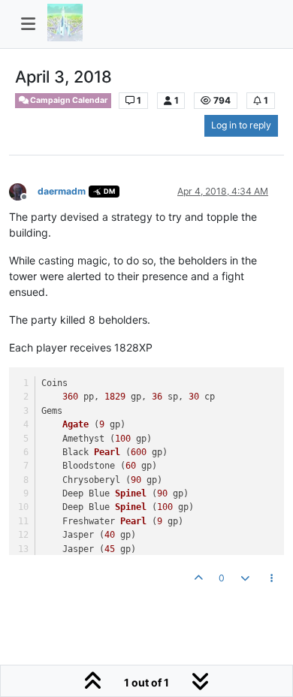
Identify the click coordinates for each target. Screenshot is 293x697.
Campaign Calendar (68, 100)
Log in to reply (241, 125)
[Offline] (23, 190)
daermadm (62, 191)
